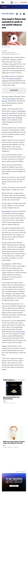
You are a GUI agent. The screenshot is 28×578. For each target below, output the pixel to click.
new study (13, 64)
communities (18, 117)
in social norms (15, 222)
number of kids (8, 76)
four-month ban (20, 331)
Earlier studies (6, 211)
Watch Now (23, 2)
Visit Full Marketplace (20, 379)
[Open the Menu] (2, 2)
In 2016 (4, 109)
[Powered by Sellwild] (22, 471)
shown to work (6, 117)
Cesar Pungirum (6, 264)
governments (16, 70)
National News (8, 13)
